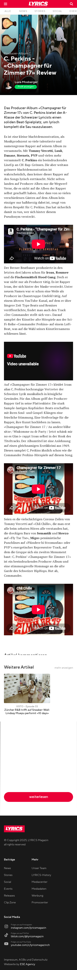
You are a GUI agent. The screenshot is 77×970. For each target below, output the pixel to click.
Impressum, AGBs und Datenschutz (26, 960)
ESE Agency (27, 964)
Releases (9, 895)
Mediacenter (39, 882)
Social (7, 882)
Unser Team (39, 868)
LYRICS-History (41, 875)
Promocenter (40, 902)
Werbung (37, 895)
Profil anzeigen (26, 86)
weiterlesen (38, 797)
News (7, 868)
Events (8, 889)
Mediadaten (39, 889)
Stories (8, 875)
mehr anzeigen (63, 668)
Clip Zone (10, 902)
